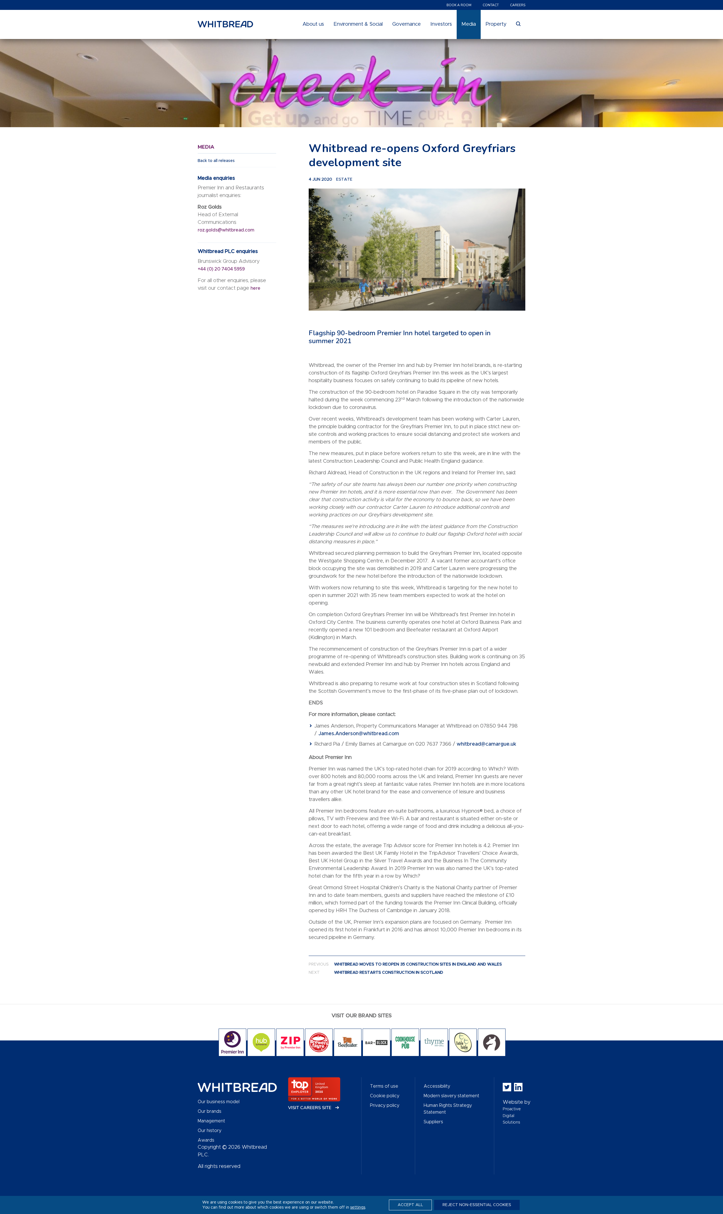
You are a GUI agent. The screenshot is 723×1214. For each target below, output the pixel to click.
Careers (517, 5)
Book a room (459, 5)
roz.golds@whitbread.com (226, 230)
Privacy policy (384, 1105)
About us (313, 24)
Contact (491, 5)
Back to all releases (216, 161)
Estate (344, 179)
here (255, 288)
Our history (209, 1130)
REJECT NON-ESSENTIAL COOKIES (477, 1205)
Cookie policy (384, 1096)
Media (468, 24)
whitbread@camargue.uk (486, 744)
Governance (406, 24)
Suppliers (433, 1122)
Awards (206, 1140)
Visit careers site (310, 1108)
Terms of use (384, 1086)
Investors (441, 24)
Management (211, 1121)
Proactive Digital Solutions (512, 1115)
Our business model (218, 1102)
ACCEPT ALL (410, 1205)
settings (357, 1207)
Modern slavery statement (451, 1096)
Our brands (209, 1111)
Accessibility (437, 1086)
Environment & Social (358, 24)
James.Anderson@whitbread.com (358, 733)
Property (495, 24)
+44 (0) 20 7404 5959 (221, 269)
